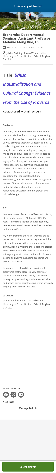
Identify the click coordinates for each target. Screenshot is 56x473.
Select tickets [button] (28, 467)
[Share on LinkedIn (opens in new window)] (21, 395)
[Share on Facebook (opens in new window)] (6, 395)
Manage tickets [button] (28, 408)
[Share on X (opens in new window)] (13, 395)
